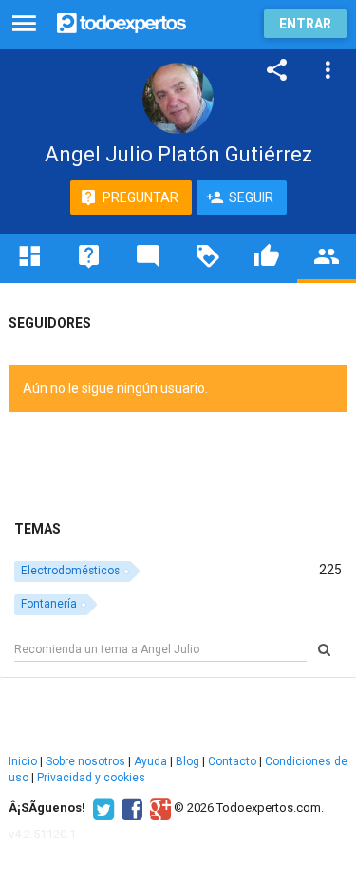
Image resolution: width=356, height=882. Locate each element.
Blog (187, 761)
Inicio (23, 761)
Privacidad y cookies (91, 777)
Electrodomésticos (70, 570)
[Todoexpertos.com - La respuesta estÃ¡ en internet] (121, 21)
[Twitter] (101, 808)
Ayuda (150, 761)
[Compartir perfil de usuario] (277, 70)
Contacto (232, 761)
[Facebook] (129, 808)
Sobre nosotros (85, 761)
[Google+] (158, 808)
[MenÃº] (24, 24)
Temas (37, 528)
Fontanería (49, 603)
